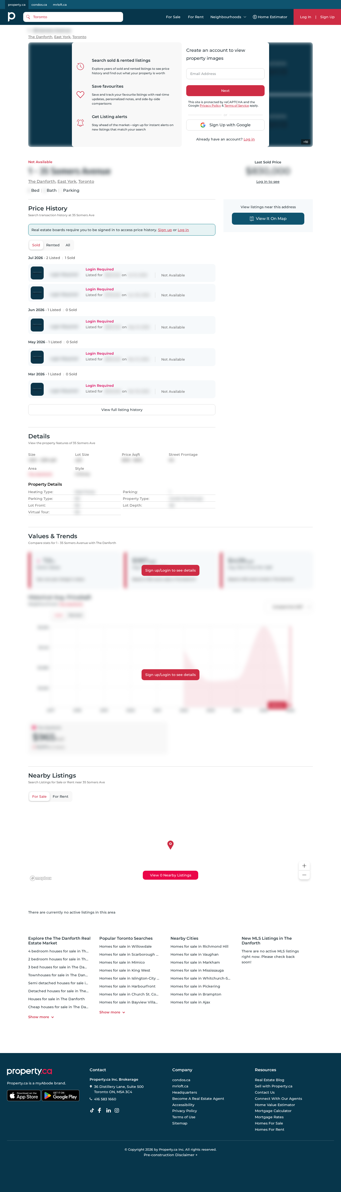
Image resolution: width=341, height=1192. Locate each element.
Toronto (79, 37)
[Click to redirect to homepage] (11, 17)
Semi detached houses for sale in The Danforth (70, 983)
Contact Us (265, 1092)
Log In (305, 17)
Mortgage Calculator (273, 1111)
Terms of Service (236, 105)
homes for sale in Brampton (195, 994)
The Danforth (40, 37)
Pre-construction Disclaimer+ (170, 1155)
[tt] (93, 1110)
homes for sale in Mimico (122, 962)
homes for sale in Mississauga (197, 970)
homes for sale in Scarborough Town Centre (139, 954)
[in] (117, 1110)
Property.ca (17, 1083)
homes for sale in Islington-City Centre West (139, 978)
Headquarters (184, 1092)
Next (225, 90)
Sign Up (327, 17)
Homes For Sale (269, 1123)
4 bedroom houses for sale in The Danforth (67, 951)
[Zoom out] (304, 875)
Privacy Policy (210, 105)
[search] (73, 17)
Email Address (200, 72)
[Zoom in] (304, 865)
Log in (249, 139)
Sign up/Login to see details (170, 570)
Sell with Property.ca (273, 1086)
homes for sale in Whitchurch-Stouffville (207, 978)
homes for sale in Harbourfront (127, 986)
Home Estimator (272, 17)
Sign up (165, 230)
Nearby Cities (184, 938)
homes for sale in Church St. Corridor (132, 994)
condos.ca (39, 4)
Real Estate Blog (269, 1080)
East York (62, 37)
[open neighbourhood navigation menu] (245, 17)
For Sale (173, 17)
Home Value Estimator (275, 1105)
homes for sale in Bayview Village (129, 1002)
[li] (109, 1110)
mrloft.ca (60, 4)
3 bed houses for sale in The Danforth (62, 967)
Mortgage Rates (269, 1117)
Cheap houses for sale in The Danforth (62, 1007)
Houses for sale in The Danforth (56, 999)
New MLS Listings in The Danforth (267, 940)
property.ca (16, 4)
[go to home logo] (29, 1071)
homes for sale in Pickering (195, 986)
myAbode (44, 1083)
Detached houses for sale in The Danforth (66, 991)
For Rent (196, 17)
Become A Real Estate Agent (198, 1098)
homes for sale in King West (124, 970)
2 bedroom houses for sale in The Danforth (67, 959)
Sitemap (179, 1123)
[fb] (101, 1110)
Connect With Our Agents (278, 1098)
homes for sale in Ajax (190, 1002)
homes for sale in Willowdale (125, 946)
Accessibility (183, 1105)
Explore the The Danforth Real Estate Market (59, 940)
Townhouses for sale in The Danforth (61, 975)
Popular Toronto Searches (126, 938)
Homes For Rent (269, 1129)
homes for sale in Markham (195, 962)
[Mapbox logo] (41, 878)
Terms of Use (183, 1117)
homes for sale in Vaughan (194, 954)
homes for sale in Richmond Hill (199, 946)
